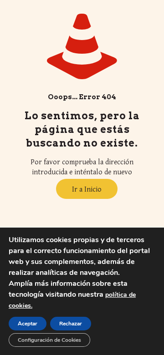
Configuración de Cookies (49, 340)
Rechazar (70, 323)
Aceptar (27, 323)
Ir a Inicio (87, 188)
